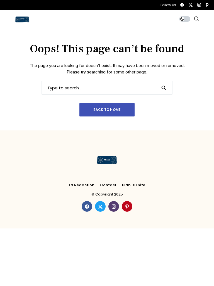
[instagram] (199, 5)
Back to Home (107, 109)
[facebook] (182, 5)
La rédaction (81, 185)
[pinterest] (207, 5)
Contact (108, 185)
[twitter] (191, 5)
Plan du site (133, 185)
